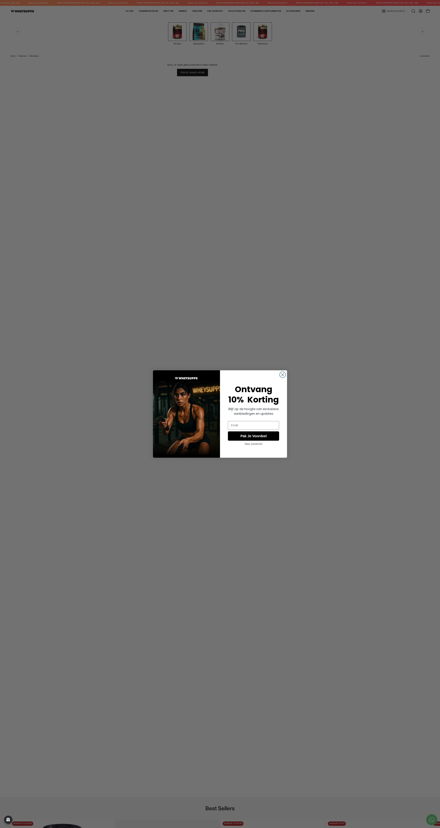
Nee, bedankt (254, 444)
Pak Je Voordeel (253, 436)
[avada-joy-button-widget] (8, 820)
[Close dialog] (283, 375)
